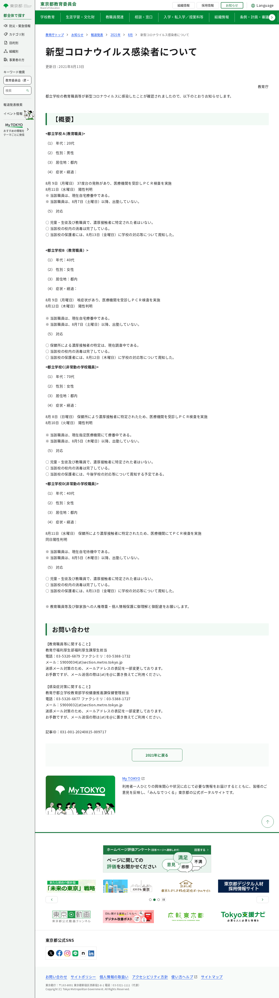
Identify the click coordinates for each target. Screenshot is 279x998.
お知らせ (232, 5)
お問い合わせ (56, 976)
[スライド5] (154, 900)
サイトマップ (212, 976)
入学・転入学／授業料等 (184, 16)
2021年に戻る (157, 755)
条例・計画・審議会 (256, 16)
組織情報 (183, 5)
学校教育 (47, 16)
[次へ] (263, 899)
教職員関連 (115, 16)
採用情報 (208, 5)
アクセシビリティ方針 (150, 976)
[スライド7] (158, 900)
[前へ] (52, 899)
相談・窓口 (144, 16)
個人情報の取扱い (114, 976)
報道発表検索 (12, 104)
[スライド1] (150, 900)
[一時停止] (164, 899)
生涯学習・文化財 (80, 16)
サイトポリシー (83, 976)
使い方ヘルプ (182, 976)
